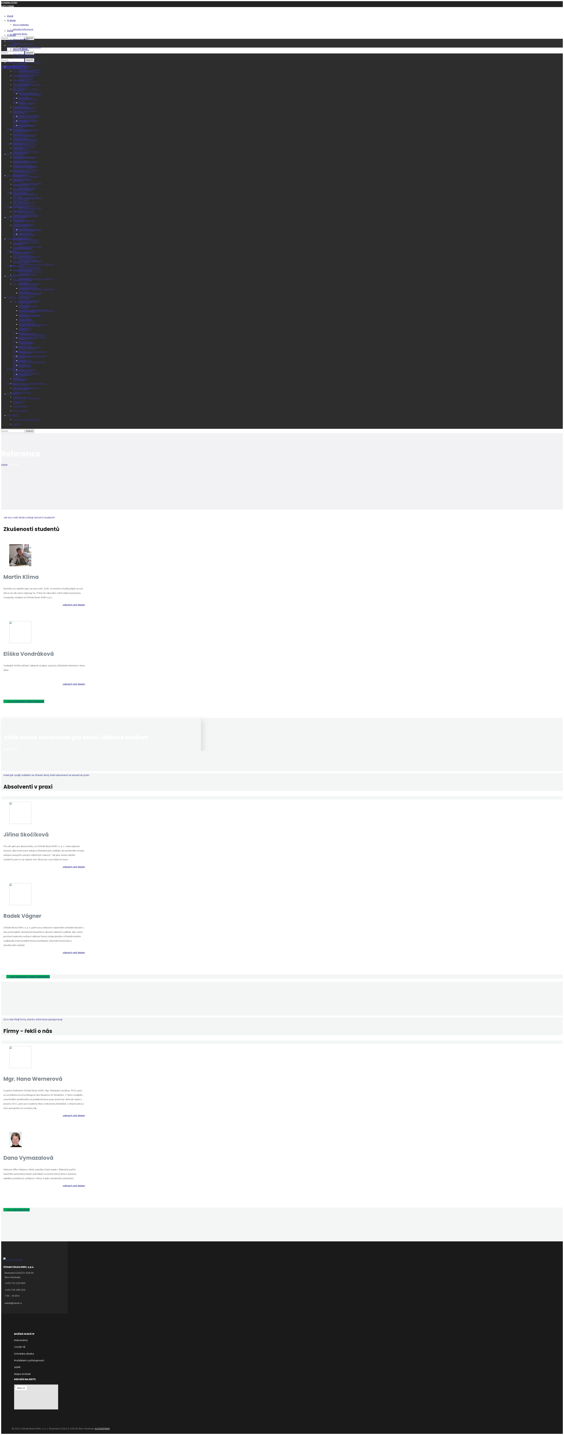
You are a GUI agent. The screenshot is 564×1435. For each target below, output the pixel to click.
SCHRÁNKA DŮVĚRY (9, 2)
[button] (23, 701)
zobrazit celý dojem (74, 604)
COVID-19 (5, 9)
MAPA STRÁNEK (7, 6)
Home (4, 464)
